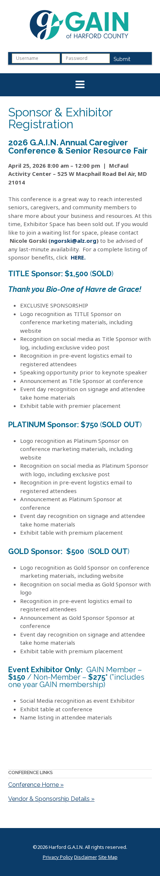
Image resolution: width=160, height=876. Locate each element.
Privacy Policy (58, 857)
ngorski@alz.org (73, 240)
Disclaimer (85, 857)
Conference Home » (36, 784)
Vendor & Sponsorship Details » (51, 798)
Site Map (108, 857)
